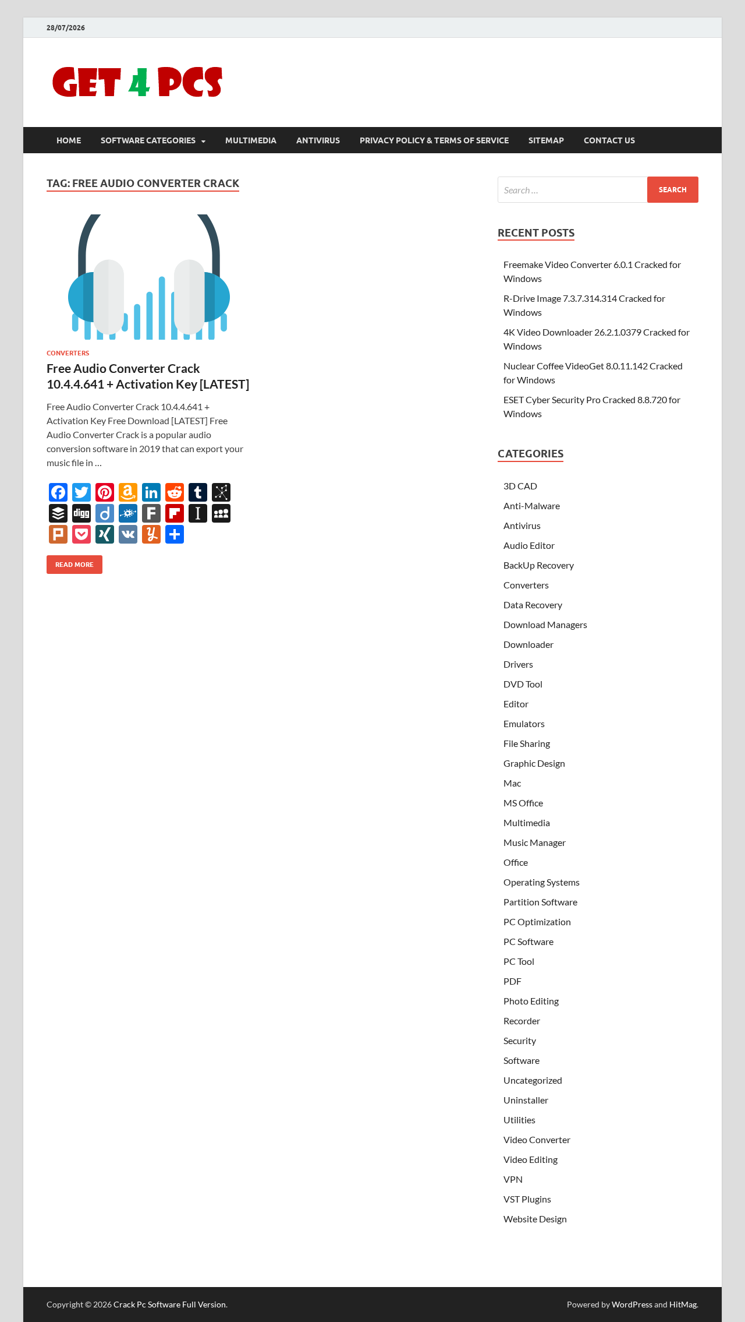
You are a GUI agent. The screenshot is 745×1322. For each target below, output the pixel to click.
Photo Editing (531, 1000)
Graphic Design (534, 762)
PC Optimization (537, 921)
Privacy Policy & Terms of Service (434, 140)
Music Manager (534, 842)
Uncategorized (532, 1079)
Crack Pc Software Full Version (169, 1304)
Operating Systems (541, 881)
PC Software (528, 941)
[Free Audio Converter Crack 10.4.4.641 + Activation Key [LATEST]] (148, 277)
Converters (68, 353)
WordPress (632, 1304)
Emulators (524, 723)
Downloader (528, 644)
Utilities (519, 1119)
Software (521, 1060)
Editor (515, 703)
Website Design (535, 1218)
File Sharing (526, 743)
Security (519, 1040)
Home (68, 140)
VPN (513, 1178)
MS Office (523, 802)
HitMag (683, 1304)
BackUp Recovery (538, 564)
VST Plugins (527, 1198)
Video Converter (536, 1139)
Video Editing (530, 1159)
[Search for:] (598, 190)
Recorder (521, 1020)
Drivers (518, 663)
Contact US (609, 140)
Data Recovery (532, 604)
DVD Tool (522, 683)
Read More (70, 562)
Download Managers (545, 624)
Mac (512, 782)
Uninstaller (525, 1099)
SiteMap (546, 140)
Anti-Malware (531, 505)
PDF (512, 980)
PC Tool (518, 961)
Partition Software (540, 901)
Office (515, 862)
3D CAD (520, 485)
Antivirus (318, 140)
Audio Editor (529, 545)
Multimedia (250, 140)
